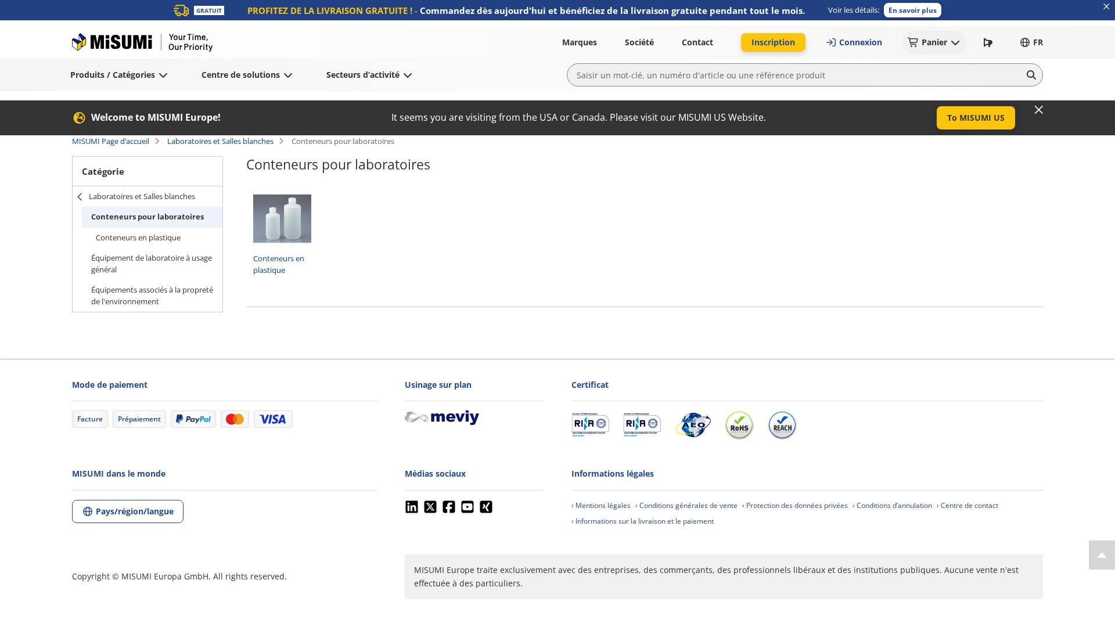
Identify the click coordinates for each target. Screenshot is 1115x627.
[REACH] (782, 424)
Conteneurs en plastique (138, 237)
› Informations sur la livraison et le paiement (642, 521)
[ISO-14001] (642, 424)
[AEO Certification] (693, 424)
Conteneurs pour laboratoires (147, 216)
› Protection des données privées (795, 505)
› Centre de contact (967, 505)
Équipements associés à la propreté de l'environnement (152, 295)
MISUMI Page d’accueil (110, 141)
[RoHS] (739, 424)
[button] (912, 10)
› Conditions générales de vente (686, 505)
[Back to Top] (1102, 555)
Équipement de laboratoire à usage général (151, 264)
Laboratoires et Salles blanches (220, 141)
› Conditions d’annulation (892, 505)
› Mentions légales (601, 505)
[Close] (1039, 109)
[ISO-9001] (590, 424)
